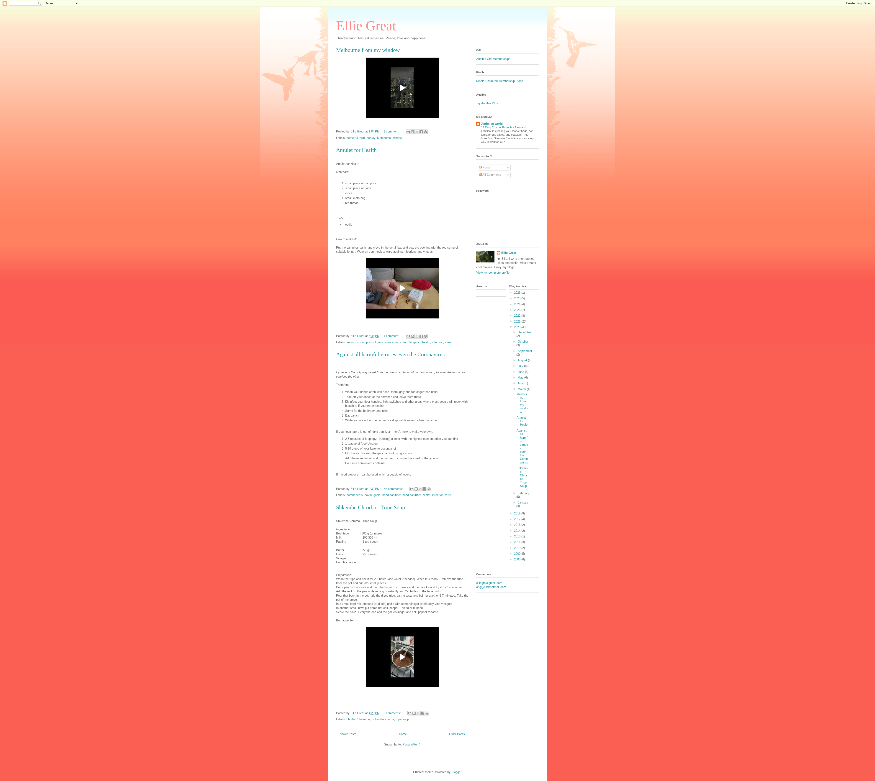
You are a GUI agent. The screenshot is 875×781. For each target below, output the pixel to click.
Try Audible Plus (487, 103)
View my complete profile (493, 272)
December (524, 332)
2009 (517, 553)
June (521, 372)
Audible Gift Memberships (493, 59)
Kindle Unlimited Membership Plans (499, 81)
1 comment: (391, 131)
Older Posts (457, 734)
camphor (366, 342)
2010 (517, 548)
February (523, 493)
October (523, 341)
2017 (517, 519)
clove (377, 342)
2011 (517, 542)
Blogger (456, 772)
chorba (351, 719)
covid (368, 495)
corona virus (390, 342)
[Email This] (408, 132)
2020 (517, 327)
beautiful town (356, 138)
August (523, 360)
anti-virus (353, 342)
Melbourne (384, 138)
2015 (517, 525)
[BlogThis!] (412, 132)
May (521, 377)
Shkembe (363, 719)
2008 (517, 559)
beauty (371, 138)
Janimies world (492, 123)
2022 (517, 315)
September (525, 351)
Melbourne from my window (368, 50)
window (397, 138)
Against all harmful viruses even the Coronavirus (390, 354)
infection (437, 342)
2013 (517, 536)
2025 (517, 298)
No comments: (393, 489)
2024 (517, 304)
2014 (517, 530)
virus (448, 342)
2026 (517, 292)
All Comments (491, 174)
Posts (486, 167)
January (523, 502)
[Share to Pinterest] (425, 132)
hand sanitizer (411, 495)
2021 (517, 321)
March (522, 389)
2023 (517, 310)
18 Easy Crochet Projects (497, 127)
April (521, 383)
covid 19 (406, 342)
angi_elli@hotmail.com (491, 587)
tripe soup (402, 719)
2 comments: (392, 713)
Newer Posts (348, 734)
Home (403, 734)
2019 (517, 513)
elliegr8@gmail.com (489, 583)
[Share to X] (416, 132)
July (521, 366)
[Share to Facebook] (421, 132)
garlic (416, 342)
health (426, 342)
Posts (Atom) (411, 744)
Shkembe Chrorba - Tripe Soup (370, 507)
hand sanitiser (391, 495)
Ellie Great (366, 25)
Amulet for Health (356, 150)
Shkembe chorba (383, 719)
